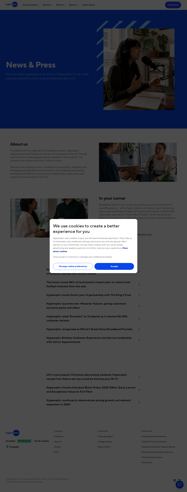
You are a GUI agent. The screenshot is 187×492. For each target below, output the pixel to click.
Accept (114, 266)
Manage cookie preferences (73, 266)
